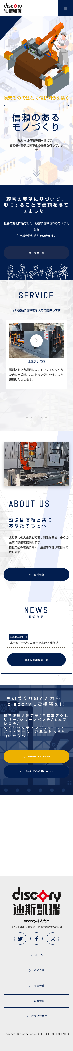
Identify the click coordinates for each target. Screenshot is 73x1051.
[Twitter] (20, 938)
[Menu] (65, 8)
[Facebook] (36, 938)
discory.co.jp (28, 1034)
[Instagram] (53, 938)
